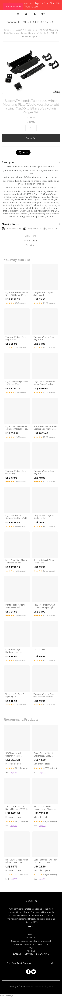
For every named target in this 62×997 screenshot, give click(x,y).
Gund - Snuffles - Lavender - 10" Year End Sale (45, 861)
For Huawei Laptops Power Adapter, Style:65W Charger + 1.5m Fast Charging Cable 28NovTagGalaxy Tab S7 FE (16, 861)
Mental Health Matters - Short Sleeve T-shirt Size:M (15, 606)
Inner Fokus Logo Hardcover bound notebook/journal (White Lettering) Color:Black (15, 651)
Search (31, 934)
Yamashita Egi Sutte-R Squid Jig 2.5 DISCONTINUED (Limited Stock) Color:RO (16, 695)
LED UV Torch (39, 649)
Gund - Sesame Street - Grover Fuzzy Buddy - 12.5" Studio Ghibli (44, 754)
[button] (17, 14)
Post (25, 152)
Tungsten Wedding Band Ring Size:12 (44, 338)
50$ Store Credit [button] (13, 6)
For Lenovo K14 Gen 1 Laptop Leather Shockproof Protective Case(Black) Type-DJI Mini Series (45, 808)
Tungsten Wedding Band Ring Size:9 (44, 472)
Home (6, 30)
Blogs (30, 947)
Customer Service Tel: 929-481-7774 (31, 944)
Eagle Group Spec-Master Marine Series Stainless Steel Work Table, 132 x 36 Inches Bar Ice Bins (45, 383)
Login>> (13, 772)
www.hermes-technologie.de (31, 22)
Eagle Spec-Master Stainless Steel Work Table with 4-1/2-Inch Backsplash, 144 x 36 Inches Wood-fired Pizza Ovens (16, 517)
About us (31, 950)
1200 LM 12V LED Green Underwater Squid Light (44, 606)
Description (8, 162)
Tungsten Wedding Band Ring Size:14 (15, 338)
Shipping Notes (10, 224)
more (34, 240)
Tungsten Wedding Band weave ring (15, 472)
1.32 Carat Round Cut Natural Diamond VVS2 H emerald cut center (16, 808)
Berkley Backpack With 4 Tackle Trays (44, 561)
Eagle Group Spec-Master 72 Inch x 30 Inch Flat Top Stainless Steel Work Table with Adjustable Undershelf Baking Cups (16, 428)
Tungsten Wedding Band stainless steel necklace (44, 695)
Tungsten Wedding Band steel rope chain (44, 516)
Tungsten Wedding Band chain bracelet (44, 293)
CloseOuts (31, 937)
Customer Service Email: (31, 940)
